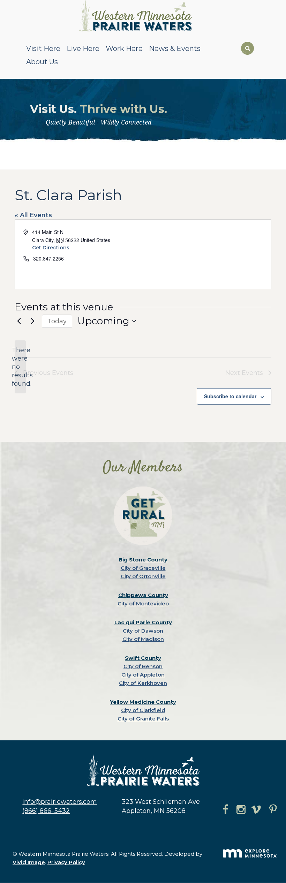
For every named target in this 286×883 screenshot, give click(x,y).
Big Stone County (143, 559)
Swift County (143, 658)
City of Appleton (143, 674)
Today (57, 321)
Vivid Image (29, 862)
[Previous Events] (19, 321)
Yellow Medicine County (143, 702)
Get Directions (50, 247)
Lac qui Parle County (143, 622)
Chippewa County (143, 595)
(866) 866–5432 (46, 811)
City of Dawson (143, 630)
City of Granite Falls (143, 718)
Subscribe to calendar (230, 396)
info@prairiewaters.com (59, 802)
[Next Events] (32, 321)
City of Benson (143, 666)
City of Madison (143, 639)
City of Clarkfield (143, 710)
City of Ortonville (143, 576)
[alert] (20, 366)
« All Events (33, 215)
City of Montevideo (143, 603)
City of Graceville (143, 568)
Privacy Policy (66, 862)
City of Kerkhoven (143, 683)
